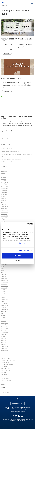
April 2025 (3, 202)
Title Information (6, 380)
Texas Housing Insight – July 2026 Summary (11, 159)
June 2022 (3, 268)
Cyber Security (6, 362)
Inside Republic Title (7, 368)
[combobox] (17, 139)
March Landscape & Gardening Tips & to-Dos (17, 117)
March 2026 (3, 181)
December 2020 (4, 303)
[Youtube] (22, 416)
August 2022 (4, 264)
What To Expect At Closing (12, 78)
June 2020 (3, 315)
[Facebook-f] (13, 416)
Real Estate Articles (7, 370)
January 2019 (4, 348)
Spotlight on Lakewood (6, 161)
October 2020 (4, 307)
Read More (6, 53)
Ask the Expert (5, 358)
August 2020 (4, 311)
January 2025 (4, 208)
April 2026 (3, 179)
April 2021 (3, 295)
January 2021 (4, 301)
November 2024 (4, 212)
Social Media (5, 374)
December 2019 (4, 326)
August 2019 (4, 334)
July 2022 (3, 266)
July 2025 (3, 196)
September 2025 (4, 192)
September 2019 (4, 332)
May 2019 (3, 340)
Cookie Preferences (24, 250)
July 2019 (3, 336)
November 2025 (4, 188)
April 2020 (3, 319)
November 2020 (4, 305)
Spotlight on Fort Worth (6, 149)
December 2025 (4, 186)
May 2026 (3, 177)
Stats (2, 376)
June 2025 (3, 198)
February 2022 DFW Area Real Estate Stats (16, 40)
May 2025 (3, 200)
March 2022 (3, 274)
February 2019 (4, 346)
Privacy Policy (23, 244)
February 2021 (4, 299)
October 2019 (4, 330)
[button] (32, 3)
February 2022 (4, 276)
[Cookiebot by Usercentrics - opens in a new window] (26, 224)
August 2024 (4, 218)
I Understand (17, 255)
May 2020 (3, 317)
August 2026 (4, 171)
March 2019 (3, 344)
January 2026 (4, 184)
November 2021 (4, 282)
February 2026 (4, 182)
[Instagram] (16, 416)
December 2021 (4, 280)
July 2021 (3, 290)
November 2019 (4, 328)
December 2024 (4, 210)
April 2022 (3, 272)
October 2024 (4, 214)
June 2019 (3, 338)
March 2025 (3, 204)
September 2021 (4, 286)
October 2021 (4, 284)
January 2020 (4, 325)
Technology (5, 378)
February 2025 (4, 206)
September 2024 (4, 216)
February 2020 (4, 323)
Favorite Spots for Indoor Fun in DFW (10, 151)
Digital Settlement (7, 364)
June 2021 (3, 291)
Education (4, 366)
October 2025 (4, 190)
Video (2, 384)
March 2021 (3, 297)
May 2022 (3, 270)
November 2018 (4, 350)
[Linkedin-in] (19, 416)
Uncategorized (5, 382)
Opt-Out (17, 260)
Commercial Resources (8, 360)
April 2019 (3, 342)
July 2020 (3, 313)
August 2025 (4, 194)
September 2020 (4, 309)
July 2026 (3, 173)
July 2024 (3, 219)
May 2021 (3, 293)
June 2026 (3, 175)
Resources (4, 372)
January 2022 (4, 278)
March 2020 (3, 321)
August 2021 (4, 288)
